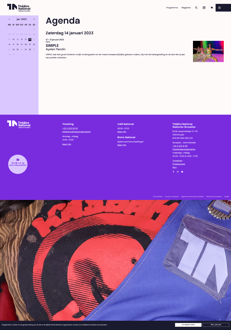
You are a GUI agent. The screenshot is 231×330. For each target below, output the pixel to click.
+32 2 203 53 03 (70, 129)
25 (18, 50)
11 (17, 39)
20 (26, 45)
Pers (174, 168)
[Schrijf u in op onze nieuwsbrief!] (182, 172)
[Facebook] (173, 172)
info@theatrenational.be (184, 150)
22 (34, 45)
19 (21, 45)
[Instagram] (178, 172)
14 (30, 39)
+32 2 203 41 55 (180, 146)
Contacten (177, 161)
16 (9, 45)
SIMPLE (52, 46)
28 (30, 50)
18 (17, 45)
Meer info (66, 144)
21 (30, 45)
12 (21, 39)
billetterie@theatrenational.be (76, 132)
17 (13, 45)
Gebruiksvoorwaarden (214, 196)
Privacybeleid (157, 196)
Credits (226, 196)
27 (26, 50)
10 (13, 39)
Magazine (186, 8)
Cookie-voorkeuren (172, 196)
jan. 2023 (17, 19)
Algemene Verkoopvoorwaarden (192, 196)
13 (26, 39)
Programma (172, 8)
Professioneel (179, 164)
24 (14, 50)
